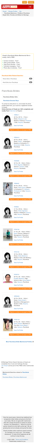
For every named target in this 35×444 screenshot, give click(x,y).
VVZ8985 (16, 161)
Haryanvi (20, 119)
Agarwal (20, 165)
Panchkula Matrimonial (20, 377)
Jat (25, 119)
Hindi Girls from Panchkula (17, 82)
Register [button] (31, 2)
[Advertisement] (17, 34)
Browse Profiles (13, 11)
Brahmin (24, 256)
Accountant (17, 145)
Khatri (24, 300)
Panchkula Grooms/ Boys (11, 100)
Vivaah (5, 11)
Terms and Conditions (22, 439)
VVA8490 (16, 183)
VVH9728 (16, 229)
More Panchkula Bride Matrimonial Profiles (19, 342)
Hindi (19, 141)
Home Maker (26, 280)
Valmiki (20, 323)
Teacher (21, 166)
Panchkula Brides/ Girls (10, 97)
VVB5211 (16, 115)
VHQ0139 (16, 319)
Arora (23, 187)
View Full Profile (18, 125)
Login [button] (24, 2)
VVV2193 (16, 252)
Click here (13, 111)
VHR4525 (16, 296)
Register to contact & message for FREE (20, 129)
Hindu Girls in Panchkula (17, 79)
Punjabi (16, 278)
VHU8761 (16, 274)
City (20, 11)
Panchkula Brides (8, 377)
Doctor (28, 212)
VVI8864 (16, 207)
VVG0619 (16, 137)
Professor (28, 120)
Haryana (20, 122)
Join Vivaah (4, 365)
